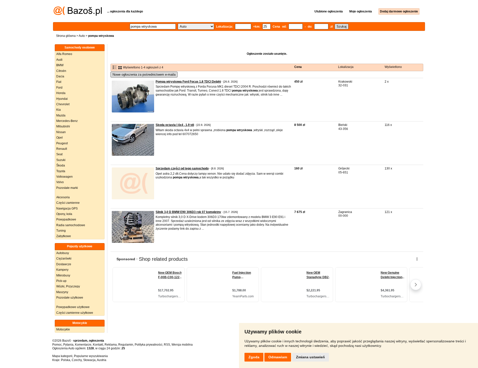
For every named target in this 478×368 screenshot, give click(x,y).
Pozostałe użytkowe (69, 297)
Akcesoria (63, 197)
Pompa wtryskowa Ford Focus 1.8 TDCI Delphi (188, 81)
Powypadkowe (66, 219)
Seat (59, 154)
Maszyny (62, 292)
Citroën (61, 71)
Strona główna (66, 36)
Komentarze (83, 344)
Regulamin (125, 344)
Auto (82, 36)
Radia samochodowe (70, 225)
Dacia (60, 76)
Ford (59, 87)
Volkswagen (64, 176)
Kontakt (98, 344)
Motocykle (63, 329)
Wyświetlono (393, 67)
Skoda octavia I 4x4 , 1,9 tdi (175, 125)
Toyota (60, 171)
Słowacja (89, 360)
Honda (60, 93)
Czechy (77, 360)
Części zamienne (68, 203)
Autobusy (62, 253)
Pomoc (57, 344)
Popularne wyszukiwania (91, 356)
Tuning (61, 230)
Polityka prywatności (148, 344)
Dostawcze (63, 264)
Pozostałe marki (67, 188)
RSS (167, 344)
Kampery (62, 269)
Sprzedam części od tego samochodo (182, 168)
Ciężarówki (63, 258)
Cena (298, 67)
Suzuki (60, 160)
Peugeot (62, 143)
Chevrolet (62, 104)
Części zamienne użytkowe (74, 313)
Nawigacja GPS (67, 208)
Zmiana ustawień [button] (310, 357)
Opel (59, 137)
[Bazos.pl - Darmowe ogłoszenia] (78, 14)
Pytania (68, 344)
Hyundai (62, 99)
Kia (58, 109)
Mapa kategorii (62, 356)
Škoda (60, 165)
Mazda (60, 115)
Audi (59, 59)
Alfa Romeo (64, 54)
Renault (61, 149)
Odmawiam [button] (277, 357)
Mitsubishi (63, 126)
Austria (101, 360)
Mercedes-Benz (67, 121)
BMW (59, 65)
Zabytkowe (63, 236)
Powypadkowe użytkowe (73, 307)
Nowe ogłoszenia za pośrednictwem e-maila (144, 74)
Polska (65, 360)
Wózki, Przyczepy (68, 286)
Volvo (60, 182)
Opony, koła (64, 214)
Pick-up (61, 281)
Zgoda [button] (253, 357)
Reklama (111, 344)
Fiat (58, 82)
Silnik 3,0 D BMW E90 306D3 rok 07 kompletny (188, 212)
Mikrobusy (63, 275)
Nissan (61, 132)
